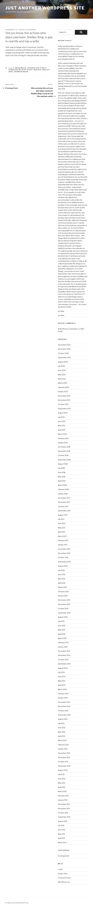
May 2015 (61, 630)
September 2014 (64, 664)
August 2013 (62, 719)
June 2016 (61, 574)
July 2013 (61, 723)
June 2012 (61, 779)
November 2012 (64, 757)
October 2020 (63, 353)
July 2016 (61, 570)
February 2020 (63, 387)
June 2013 (61, 728)
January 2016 (63, 596)
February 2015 (63, 642)
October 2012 (63, 762)
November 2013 (64, 706)
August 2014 (63, 668)
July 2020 (61, 366)
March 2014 (62, 689)
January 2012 (62, 800)
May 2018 (61, 477)
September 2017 (64, 511)
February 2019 (63, 438)
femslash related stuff (21, 70)
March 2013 (62, 740)
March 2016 (62, 587)
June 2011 (61, 830)
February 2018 (63, 489)
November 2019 (64, 400)
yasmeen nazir (21, 71)
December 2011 (64, 804)
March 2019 (62, 434)
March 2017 (62, 536)
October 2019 (63, 404)
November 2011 (64, 808)
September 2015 (64, 613)
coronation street (37, 68)
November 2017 (64, 502)
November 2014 (64, 655)
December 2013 (64, 702)
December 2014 (64, 651)
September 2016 (64, 562)
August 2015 (63, 617)
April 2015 (61, 634)
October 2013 (63, 711)
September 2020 (64, 357)
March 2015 (62, 638)
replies (37, 70)
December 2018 (64, 447)
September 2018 (64, 460)
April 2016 (61, 583)
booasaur (31, 29)
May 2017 (61, 528)
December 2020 (64, 345)
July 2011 (61, 825)
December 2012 (64, 753)
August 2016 (63, 566)
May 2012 (61, 783)
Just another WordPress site (45, 7)
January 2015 (63, 647)
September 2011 (64, 817)
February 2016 (63, 592)
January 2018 (63, 494)
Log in (60, 869)
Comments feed (64, 878)
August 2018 (63, 464)
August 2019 (63, 413)
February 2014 (63, 694)
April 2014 (61, 685)
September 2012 (64, 766)
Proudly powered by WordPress (16, 903)
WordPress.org (64, 882)
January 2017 (62, 545)
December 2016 (64, 549)
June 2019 (61, 421)
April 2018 (61, 481)
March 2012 (62, 791)
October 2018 (63, 455)
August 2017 (62, 515)
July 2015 (61, 621)
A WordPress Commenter (68, 329)
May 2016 (61, 579)
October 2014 (63, 660)
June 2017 (61, 523)
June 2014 (61, 677)
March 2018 (62, 485)
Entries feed (62, 874)
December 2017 (64, 498)
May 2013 (61, 732)
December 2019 (64, 396)
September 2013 (64, 715)
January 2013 (62, 749)
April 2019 (61, 430)
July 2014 (61, 672)
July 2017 (61, 519)
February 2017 (63, 540)
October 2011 (63, 813)
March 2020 (62, 383)
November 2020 (64, 349)
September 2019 (64, 409)
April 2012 (61, 787)
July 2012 (61, 774)
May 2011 (61, 834)
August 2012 (62, 770)
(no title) (61, 311)
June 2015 (61, 626)
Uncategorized (63, 856)
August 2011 (62, 821)
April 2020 (62, 379)
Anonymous (20, 68)
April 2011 (61, 838)
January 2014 (63, 698)
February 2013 (63, 745)
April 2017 (61, 532)
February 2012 (63, 796)
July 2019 (61, 417)
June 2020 (62, 370)
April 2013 (61, 736)
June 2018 (61, 472)
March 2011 (62, 842)
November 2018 (64, 451)
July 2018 (61, 468)
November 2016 (64, 553)
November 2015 (64, 604)
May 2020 (62, 375)
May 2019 (61, 426)
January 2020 (63, 392)
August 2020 (63, 362)
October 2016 (63, 557)
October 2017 (63, 506)
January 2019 (63, 443)
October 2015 (63, 608)
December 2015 (64, 600)
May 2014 (61, 681)
